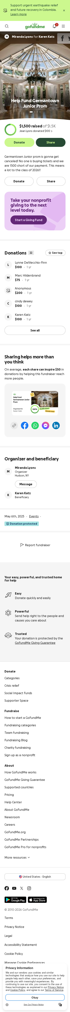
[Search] (6, 26)
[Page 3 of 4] (37, 111)
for (33, 36)
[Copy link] (14, 425)
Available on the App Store (37, 900)
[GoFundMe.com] (35, 26)
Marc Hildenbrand (28, 275)
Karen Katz (22, 314)
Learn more (18, 14)
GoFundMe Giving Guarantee (35, 642)
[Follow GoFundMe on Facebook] (6, 888)
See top (57, 252)
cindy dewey (23, 301)
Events (34, 516)
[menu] (63, 26)
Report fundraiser (37, 545)
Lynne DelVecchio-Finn (31, 262)
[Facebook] (24, 425)
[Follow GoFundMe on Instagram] (29, 888)
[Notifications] (54, 26)
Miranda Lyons (25, 467)
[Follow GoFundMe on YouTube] (14, 888)
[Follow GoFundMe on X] (21, 888)
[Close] (64, 10)
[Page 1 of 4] (31, 111)
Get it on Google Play (15, 900)
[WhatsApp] (35, 425)
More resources (15, 857)
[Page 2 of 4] (34, 111)
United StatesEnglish (37, 876)
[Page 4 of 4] (40, 111)
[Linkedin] (56, 425)
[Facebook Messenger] (45, 425)
